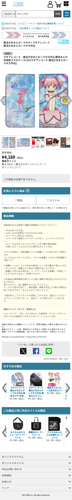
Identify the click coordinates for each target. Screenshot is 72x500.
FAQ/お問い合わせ (12, 469)
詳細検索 (67, 14)
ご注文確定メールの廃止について (33, 28)
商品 (20, 200)
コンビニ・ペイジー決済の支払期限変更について (41, 23)
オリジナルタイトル (13, 463)
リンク (5, 487)
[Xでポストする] (23, 353)
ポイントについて (11, 167)
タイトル (55, 200)
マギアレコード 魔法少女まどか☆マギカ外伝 (26, 44)
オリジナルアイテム (13, 456)
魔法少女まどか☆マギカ (16, 42)
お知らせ (7, 481)
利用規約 (7, 475)
